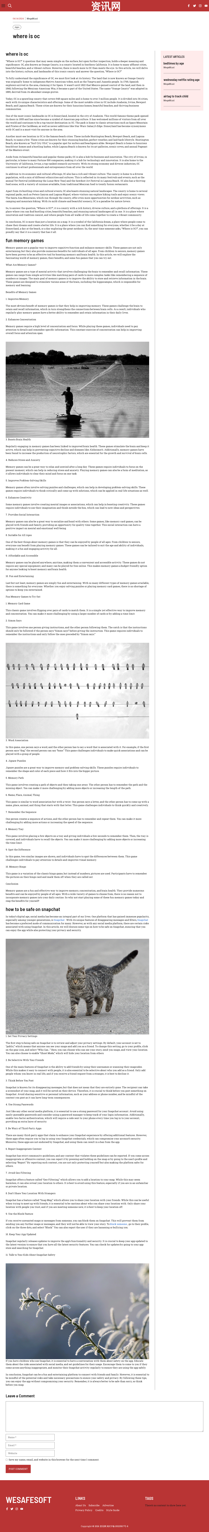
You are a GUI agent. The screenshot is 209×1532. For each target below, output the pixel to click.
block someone (118, 1223)
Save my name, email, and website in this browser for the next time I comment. (54, 1459)
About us (80, 1505)
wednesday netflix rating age (181, 80)
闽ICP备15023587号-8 (117, 1526)
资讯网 (106, 5)
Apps (17, 27)
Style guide (112, 1510)
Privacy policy (83, 1510)
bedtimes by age (174, 63)
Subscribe (94, 1505)
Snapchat (59, 919)
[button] (10, 5)
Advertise (108, 1505)
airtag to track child (176, 96)
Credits (99, 1510)
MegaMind (32, 18)
